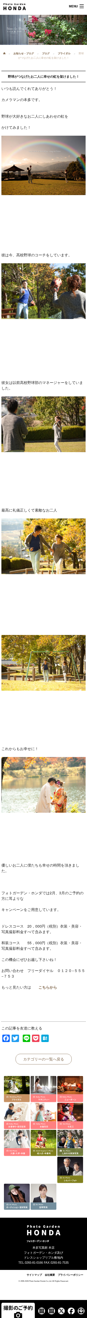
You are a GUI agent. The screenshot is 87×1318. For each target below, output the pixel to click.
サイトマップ (34, 1274)
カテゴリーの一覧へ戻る (43, 1059)
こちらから (48, 987)
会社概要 (50, 1274)
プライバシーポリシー (70, 1274)
